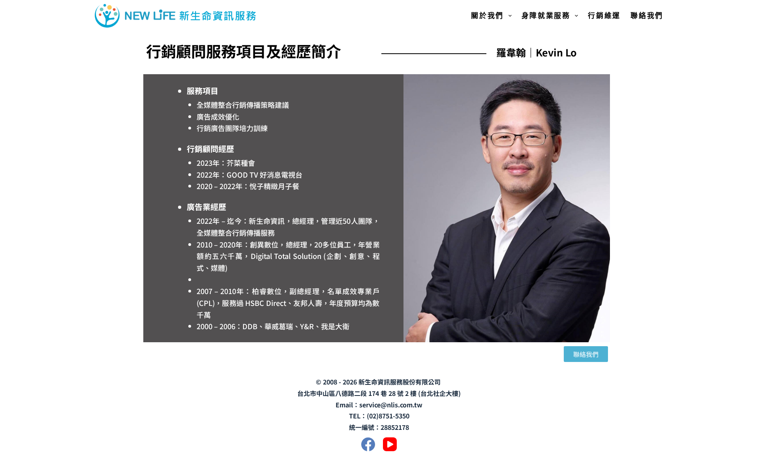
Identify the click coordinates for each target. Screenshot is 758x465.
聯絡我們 (646, 15)
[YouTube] (390, 444)
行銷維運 (604, 15)
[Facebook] (368, 444)
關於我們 (487, 15)
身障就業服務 (546, 15)
